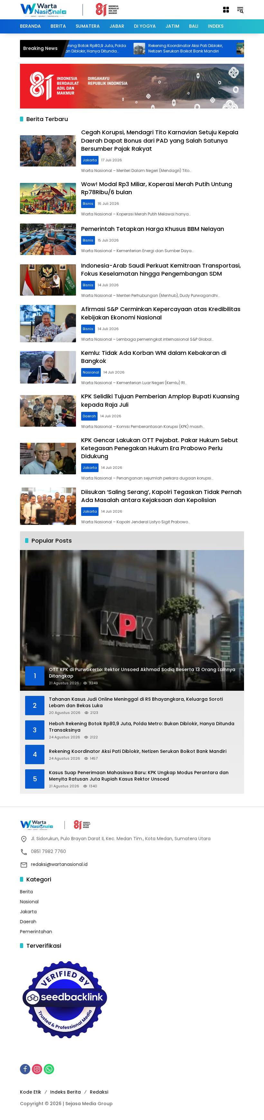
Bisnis (88, 203)
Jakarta (90, 160)
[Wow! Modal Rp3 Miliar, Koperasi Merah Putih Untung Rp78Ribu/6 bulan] (48, 198)
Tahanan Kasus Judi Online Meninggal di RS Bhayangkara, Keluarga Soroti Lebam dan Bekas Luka (136, 702)
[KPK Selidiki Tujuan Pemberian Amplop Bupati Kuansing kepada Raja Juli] (48, 411)
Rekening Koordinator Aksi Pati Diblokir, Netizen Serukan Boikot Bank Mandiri (165, 48)
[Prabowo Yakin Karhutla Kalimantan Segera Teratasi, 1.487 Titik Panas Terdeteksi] (222, 48)
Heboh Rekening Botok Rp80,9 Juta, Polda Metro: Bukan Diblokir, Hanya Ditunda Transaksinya (141, 727)
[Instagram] (37, 1069)
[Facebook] (25, 1069)
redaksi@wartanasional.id (59, 864)
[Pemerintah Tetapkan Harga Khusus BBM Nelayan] (48, 239)
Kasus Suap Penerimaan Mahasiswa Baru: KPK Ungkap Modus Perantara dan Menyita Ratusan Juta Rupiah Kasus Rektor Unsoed (139, 776)
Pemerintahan (36, 931)
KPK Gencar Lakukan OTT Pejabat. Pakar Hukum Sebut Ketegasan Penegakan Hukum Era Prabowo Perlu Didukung (159, 448)
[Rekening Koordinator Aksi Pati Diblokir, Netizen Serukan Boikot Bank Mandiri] (119, 48)
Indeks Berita (65, 1092)
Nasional (91, 372)
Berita (26, 891)
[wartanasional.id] (76, 9)
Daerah (89, 416)
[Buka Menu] (226, 10)
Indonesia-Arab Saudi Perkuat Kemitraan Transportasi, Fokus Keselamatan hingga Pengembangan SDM (161, 269)
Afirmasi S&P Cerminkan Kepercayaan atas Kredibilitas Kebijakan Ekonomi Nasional (160, 313)
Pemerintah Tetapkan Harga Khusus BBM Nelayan (152, 229)
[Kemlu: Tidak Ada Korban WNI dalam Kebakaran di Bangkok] (48, 367)
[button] (240, 10)
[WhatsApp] (49, 1069)
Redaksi (99, 1092)
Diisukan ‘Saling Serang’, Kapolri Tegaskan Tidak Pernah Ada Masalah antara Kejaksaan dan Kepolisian (161, 496)
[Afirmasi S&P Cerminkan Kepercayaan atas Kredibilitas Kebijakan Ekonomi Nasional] (48, 323)
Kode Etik (30, 1092)
